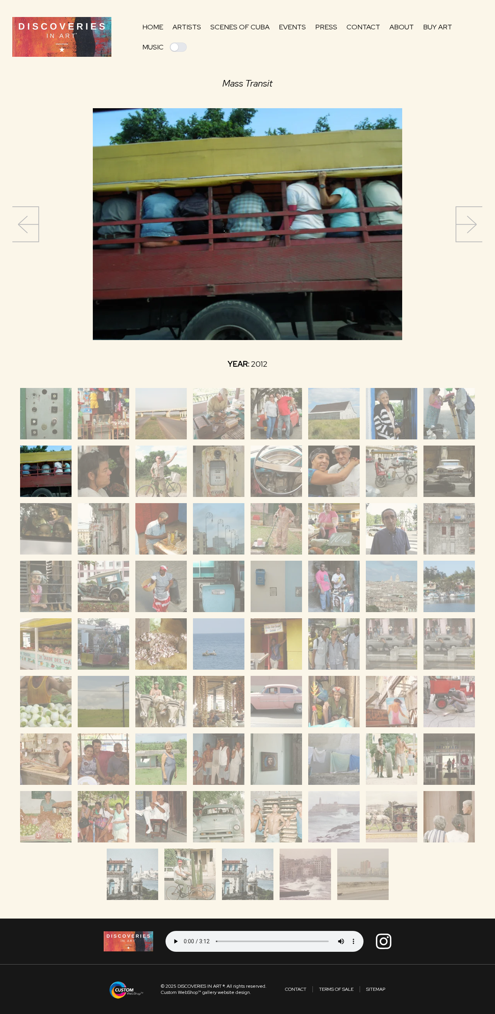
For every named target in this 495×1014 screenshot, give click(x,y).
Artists (186, 26)
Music (153, 47)
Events (292, 26)
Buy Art (437, 26)
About (401, 26)
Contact (363, 26)
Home (152, 26)
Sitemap (375, 989)
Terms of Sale (336, 989)
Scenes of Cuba (240, 26)
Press (326, 26)
